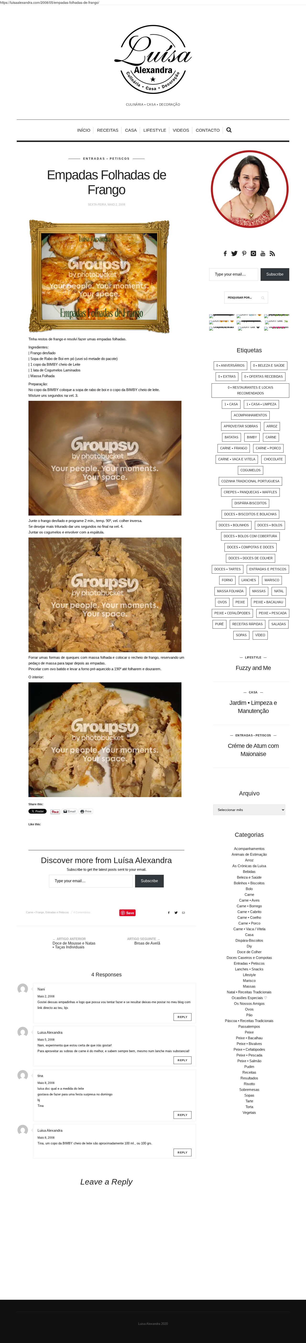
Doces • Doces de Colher (251, 558)
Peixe (240, 602)
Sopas (241, 635)
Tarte (249, 1101)
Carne (271, 437)
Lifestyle (154, 130)
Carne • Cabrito (249, 912)
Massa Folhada (230, 591)
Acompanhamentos (250, 415)
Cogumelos (250, 470)
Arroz (272, 426)
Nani (41, 989)
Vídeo (260, 635)
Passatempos (249, 1026)
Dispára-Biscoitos (251, 503)
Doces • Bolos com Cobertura (250, 536)
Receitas (107, 130)
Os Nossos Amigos (249, 1003)
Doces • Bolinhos (234, 525)
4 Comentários (81, 912)
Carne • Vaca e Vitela (236, 459)
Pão (249, 1015)
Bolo (249, 889)
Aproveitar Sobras (241, 426)
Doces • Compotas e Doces (250, 547)
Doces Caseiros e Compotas (249, 958)
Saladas (278, 624)
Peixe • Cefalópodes (232, 613)
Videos (181, 130)
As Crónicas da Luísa (249, 866)
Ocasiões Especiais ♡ (249, 998)
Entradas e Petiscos (57, 912)
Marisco (272, 580)
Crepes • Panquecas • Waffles (250, 492)
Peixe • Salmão (249, 1061)
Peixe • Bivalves (249, 1044)
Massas (259, 591)
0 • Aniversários (230, 365)
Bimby (252, 437)
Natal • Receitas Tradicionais (249, 992)
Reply (182, 1017)
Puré (219, 624)
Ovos (222, 602)
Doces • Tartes (227, 569)
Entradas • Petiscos (106, 158)
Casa (131, 130)
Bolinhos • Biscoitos (249, 883)
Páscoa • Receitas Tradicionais (249, 1021)
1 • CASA (231, 404)
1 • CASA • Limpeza (261, 404)
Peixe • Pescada (273, 613)
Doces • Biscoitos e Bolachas (250, 514)
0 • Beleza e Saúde (269, 365)
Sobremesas (249, 1089)
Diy (249, 946)
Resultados (249, 1078)
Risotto (249, 1084)
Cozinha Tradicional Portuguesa (250, 481)
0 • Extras (227, 376)
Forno (227, 580)
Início (83, 130)
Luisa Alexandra (50, 1032)
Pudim (249, 1067)
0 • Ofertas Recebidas (263, 376)
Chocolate (273, 459)
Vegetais (249, 1112)
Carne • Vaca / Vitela (249, 929)
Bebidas (249, 872)
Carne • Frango (35, 912)
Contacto (208, 130)
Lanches (248, 580)
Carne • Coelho (249, 917)
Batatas (231, 437)
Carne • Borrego (249, 906)
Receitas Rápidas (247, 624)
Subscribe (149, 881)
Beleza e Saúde (249, 877)
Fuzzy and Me (253, 667)
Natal (279, 591)
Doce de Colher (249, 952)
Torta (249, 1107)
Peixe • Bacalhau (268, 602)
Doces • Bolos (269, 525)
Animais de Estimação (249, 854)
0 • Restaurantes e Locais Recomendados (250, 390)
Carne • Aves (249, 900)
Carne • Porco (268, 448)
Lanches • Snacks (249, 969)
